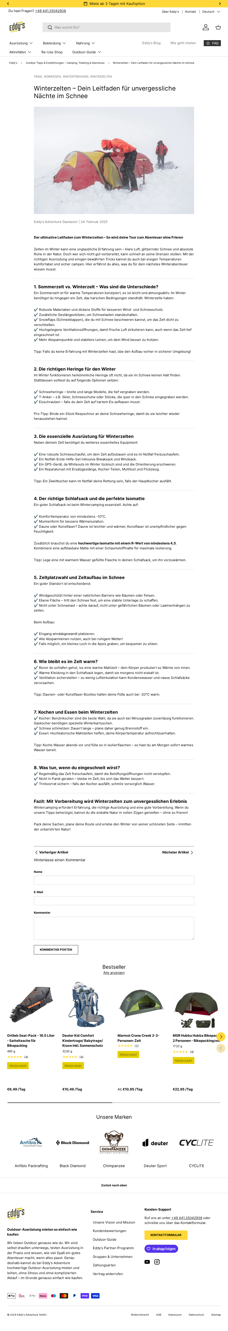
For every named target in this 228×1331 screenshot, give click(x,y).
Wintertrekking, (76, 76)
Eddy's (13, 63)
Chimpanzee (114, 1166)
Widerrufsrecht (140, 1314)
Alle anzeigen (114, 972)
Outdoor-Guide (104, 1239)
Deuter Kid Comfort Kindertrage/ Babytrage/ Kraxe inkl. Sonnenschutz (82, 1040)
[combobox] (107, 27)
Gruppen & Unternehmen (112, 1257)
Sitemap (216, 1314)
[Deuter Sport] (155, 1142)
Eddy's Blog (151, 43)
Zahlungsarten (104, 1265)
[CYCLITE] (196, 1142)
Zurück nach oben (114, 1185)
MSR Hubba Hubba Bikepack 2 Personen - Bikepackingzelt (196, 1038)
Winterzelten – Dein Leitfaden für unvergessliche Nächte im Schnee (153, 63)
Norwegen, (53, 76)
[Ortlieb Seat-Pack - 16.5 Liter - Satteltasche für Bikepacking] (31, 1005)
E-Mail (38, 892)
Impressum (175, 1314)
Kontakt (190, 11)
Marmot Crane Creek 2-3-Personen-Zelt (138, 1038)
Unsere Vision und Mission (114, 1222)
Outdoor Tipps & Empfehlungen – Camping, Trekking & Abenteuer (65, 63)
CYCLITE (196, 1166)
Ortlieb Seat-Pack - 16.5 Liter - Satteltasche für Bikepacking (31, 1040)
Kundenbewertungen (109, 1231)
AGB (158, 1314)
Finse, (39, 76)
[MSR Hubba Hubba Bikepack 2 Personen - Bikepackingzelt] (197, 1005)
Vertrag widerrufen (108, 1274)
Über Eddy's (170, 11)
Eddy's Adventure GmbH (32, 1314)
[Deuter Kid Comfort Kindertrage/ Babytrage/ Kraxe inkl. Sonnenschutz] (86, 1005)
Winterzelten (101, 76)
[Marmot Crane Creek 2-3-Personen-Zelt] (142, 1005)
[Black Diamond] (73, 1142)
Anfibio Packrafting (31, 1166)
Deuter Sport (155, 1166)
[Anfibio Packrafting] (31, 1142)
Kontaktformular (166, 1235)
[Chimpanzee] (114, 1142)
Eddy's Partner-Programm (113, 1248)
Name (38, 872)
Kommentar (42, 912)
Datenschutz (196, 1314)
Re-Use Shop (52, 52)
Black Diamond (73, 1166)
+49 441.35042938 (50, 11)
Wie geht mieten (183, 43)
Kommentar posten (56, 949)
